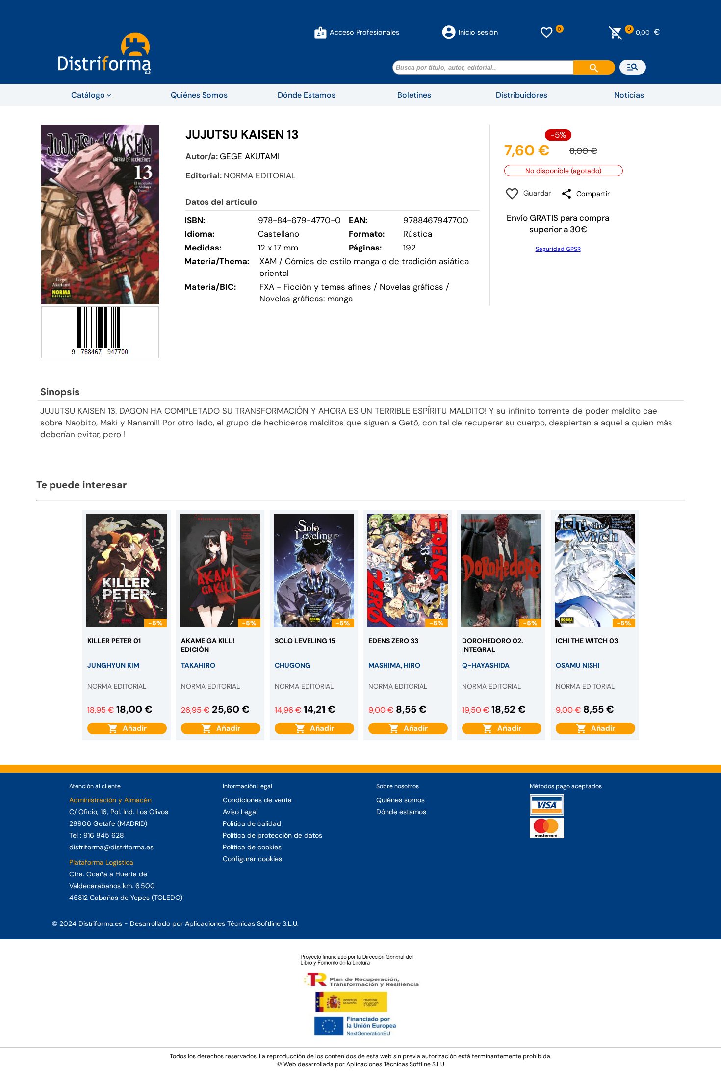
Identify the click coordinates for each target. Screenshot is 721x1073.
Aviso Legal (240, 811)
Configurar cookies (252, 858)
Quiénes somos (400, 800)
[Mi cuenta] (320, 32)
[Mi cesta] (616, 32)
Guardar (535, 193)
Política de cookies (252, 847)
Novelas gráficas (413, 286)
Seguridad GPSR (558, 249)
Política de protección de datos (272, 835)
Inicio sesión (478, 32)
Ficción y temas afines (327, 286)
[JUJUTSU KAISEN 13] (100, 214)
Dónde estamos (401, 811)
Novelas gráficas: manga (306, 298)
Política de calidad (252, 823)
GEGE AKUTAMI (249, 156)
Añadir (133, 728)
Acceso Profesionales (364, 32)
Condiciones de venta (257, 800)
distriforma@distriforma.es (111, 847)
